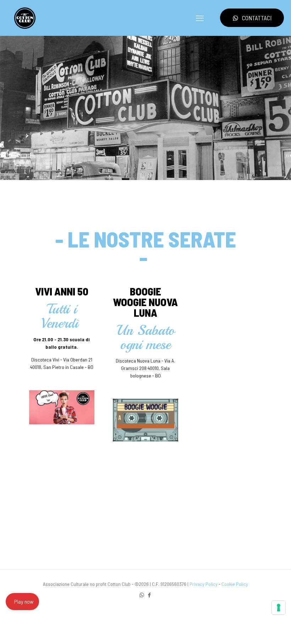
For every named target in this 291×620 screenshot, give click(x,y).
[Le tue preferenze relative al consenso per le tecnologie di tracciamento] (278, 607)
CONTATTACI (256, 17)
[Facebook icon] (149, 595)
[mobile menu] (200, 18)
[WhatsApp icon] (141, 595)
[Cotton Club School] (25, 18)
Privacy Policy (204, 584)
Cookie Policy (234, 584)
